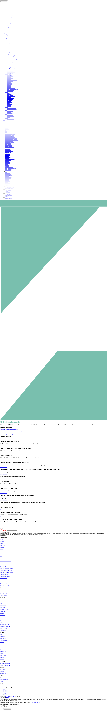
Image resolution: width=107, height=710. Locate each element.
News (6, 114)
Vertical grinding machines (11, 63)
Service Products (10, 71)
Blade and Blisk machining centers (13, 59)
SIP (5, 130)
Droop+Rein (7, 126)
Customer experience (11, 96)
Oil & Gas (9, 77)
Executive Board (10, 99)
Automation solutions (11, 66)
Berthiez (6, 123)
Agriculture (9, 87)
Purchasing (9, 105)
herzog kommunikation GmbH (10, 696)
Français (6, 36)
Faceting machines (10, 65)
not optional (2, 706)
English (4, 33)
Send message (3, 535)
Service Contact (10, 70)
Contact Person (9, 113)
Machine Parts (9, 83)
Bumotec (6, 124)
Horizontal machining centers (10, 134)
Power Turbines (10, 78)
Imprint (4, 689)
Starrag (8, 93)
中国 (6, 38)
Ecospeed (6, 127)
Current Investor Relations (11, 108)
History (8, 103)
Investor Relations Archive (11, 109)
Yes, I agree (3, 704)
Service (4, 29)
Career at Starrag (10, 111)
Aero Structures (10, 76)
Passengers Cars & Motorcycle (12, 89)
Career (4, 30)
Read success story (3, 438)
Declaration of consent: (6, 532)
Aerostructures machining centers (13, 60)
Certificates (9, 106)
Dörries (6, 125)
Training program (10, 73)
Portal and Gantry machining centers (13, 61)
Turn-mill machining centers (12, 58)
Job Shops (9, 82)
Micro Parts (9, 86)
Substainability (9, 102)
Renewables (9, 79)
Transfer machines (10, 64)
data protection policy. (36, 702)
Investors (6, 107)
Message (2, 528)
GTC (4, 692)
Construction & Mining (11, 88)
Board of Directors (10, 98)
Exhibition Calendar (10, 116)
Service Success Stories (11, 72)
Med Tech (9, 85)
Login (4, 120)
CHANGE (7, 704)
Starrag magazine (10, 95)
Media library (9, 94)
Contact (4, 31)
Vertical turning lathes (11, 62)
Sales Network (9, 104)
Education (9, 112)
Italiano (6, 37)
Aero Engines (9, 75)
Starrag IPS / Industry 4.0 (9, 28)
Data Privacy (5, 690)
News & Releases (10, 115)
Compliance (9, 101)
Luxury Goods (9, 84)
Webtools (4, 693)
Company (6, 92)
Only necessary (16, 704)
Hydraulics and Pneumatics (12, 80)
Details (11, 704)
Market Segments (8, 74)
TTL (6, 132)
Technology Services (10, 67)
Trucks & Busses (10, 91)
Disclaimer (4, 691)
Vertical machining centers (9, 135)
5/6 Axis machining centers (12, 57)
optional (1, 707)
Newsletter (9, 97)
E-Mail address (3, 525)
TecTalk (8, 117)
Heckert (6, 128)
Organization (9, 100)
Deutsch (6, 35)
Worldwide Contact (10, 119)
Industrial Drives (10, 81)
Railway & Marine (10, 90)
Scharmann (7, 129)
